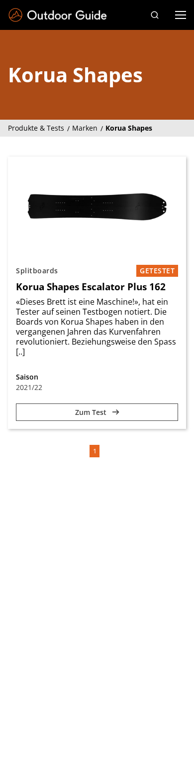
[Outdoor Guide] (57, 15)
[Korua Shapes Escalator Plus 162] (97, 207)
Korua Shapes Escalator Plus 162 (91, 287)
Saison (27, 377)
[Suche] (154, 14)
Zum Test (91, 412)
